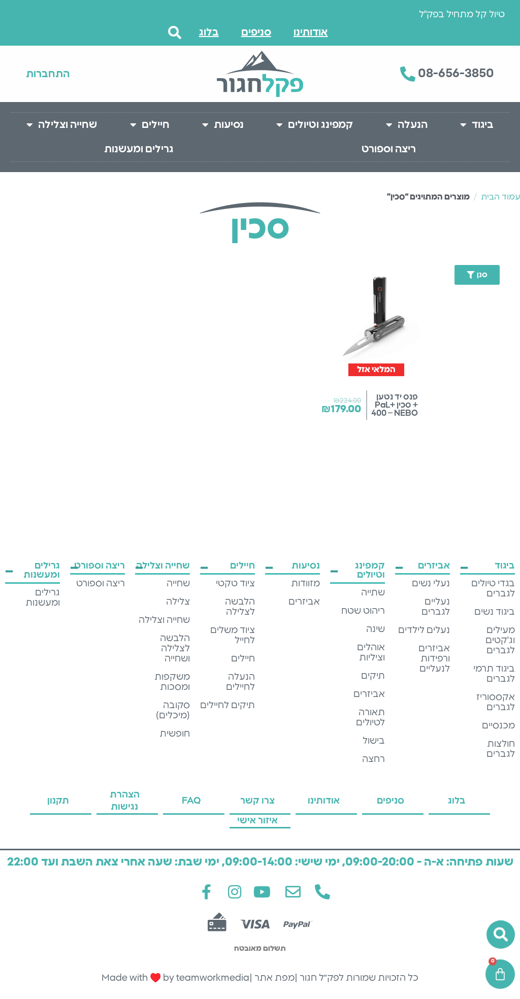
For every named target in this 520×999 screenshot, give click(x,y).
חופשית (174, 734)
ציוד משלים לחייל (232, 635)
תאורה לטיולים (370, 717)
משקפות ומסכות (172, 682)
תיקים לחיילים (227, 705)
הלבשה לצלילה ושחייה (175, 648)
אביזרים (369, 694)
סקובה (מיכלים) (173, 710)
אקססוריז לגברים (495, 702)
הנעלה (413, 125)
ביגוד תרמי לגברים (494, 674)
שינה (375, 629)
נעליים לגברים (435, 607)
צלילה (178, 602)
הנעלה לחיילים (240, 682)
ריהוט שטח (363, 611)
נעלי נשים (431, 583)
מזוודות (305, 583)
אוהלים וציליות (371, 652)
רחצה (373, 759)
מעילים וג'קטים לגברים (500, 640)
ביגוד (483, 125)
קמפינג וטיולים (320, 125)
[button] (471, 275)
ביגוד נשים (494, 612)
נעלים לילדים (424, 630)
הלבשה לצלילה (240, 607)
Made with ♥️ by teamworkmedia (175, 978)
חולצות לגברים (500, 749)
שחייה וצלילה (67, 125)
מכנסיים (498, 725)
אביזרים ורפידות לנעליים (434, 659)
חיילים (156, 125)
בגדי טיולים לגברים (493, 588)
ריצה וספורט (389, 149)
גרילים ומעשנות (139, 149)
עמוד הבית (500, 197)
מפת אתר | (272, 978)
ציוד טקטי (235, 583)
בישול (374, 741)
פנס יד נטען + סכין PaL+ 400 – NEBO (394, 405)
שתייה (373, 592)
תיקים (373, 676)
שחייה (178, 583)
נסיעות (229, 125)
